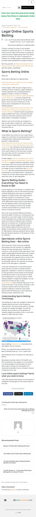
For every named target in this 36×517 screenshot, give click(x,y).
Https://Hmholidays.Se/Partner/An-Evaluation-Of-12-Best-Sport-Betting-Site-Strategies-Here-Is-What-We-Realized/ (17, 110)
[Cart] (31, 2)
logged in (13, 489)
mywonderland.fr (7, 283)
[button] (19, 7)
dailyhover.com (16, 344)
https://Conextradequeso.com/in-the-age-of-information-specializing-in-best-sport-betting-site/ (18, 160)
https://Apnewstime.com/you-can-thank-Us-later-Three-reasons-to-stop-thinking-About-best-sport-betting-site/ (18, 145)
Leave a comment (23, 27)
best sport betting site (10, 27)
